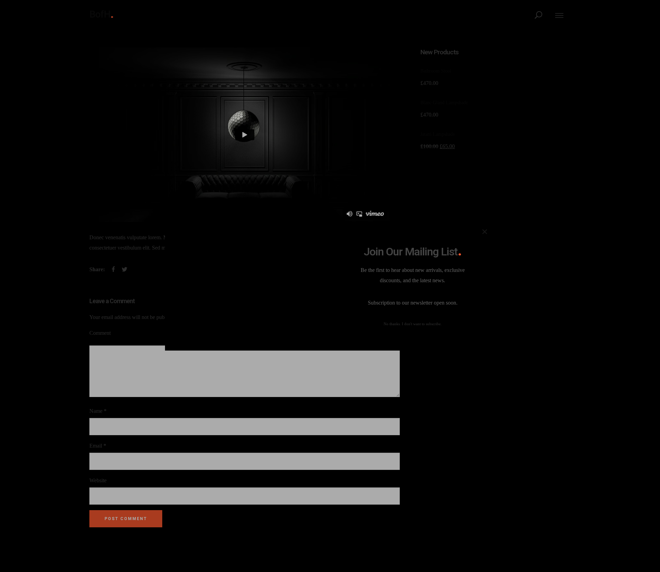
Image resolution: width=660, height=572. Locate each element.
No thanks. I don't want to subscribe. (413, 324)
